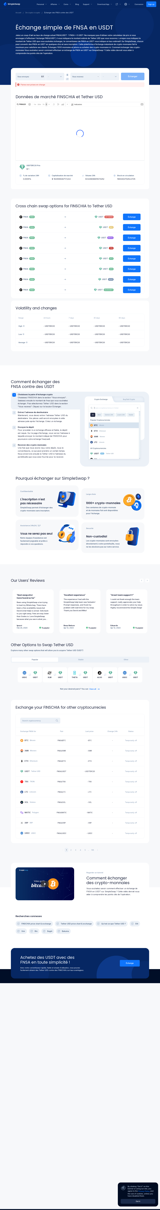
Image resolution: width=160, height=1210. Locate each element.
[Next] (147, 580)
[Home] (18, 4)
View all (92, 689)
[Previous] (141, 580)
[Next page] (97, 850)
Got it (138, 1201)
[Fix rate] (67, 75)
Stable (81, 660)
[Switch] (67, 79)
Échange (130, 963)
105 (92, 850)
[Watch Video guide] (45, 884)
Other (126, 660)
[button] (45, 400)
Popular (35, 660)
